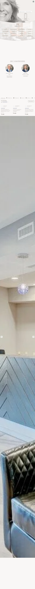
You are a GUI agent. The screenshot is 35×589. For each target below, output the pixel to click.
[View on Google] (2, 106)
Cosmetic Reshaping (13, 29)
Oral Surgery (29, 29)
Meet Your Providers (17, 61)
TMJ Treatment (13, 35)
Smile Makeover (13, 33)
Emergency (21, 33)
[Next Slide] (33, 337)
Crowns (5, 29)
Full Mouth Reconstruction (29, 35)
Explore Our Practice (23, 11)
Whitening (21, 35)
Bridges (5, 33)
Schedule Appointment (25, 20)
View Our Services (28, 11)
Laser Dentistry (21, 31)
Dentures (29, 31)
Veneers (13, 31)
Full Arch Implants (5, 35)
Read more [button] (14, 112)
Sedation (29, 33)
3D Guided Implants (22, 29)
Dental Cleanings (5, 31)
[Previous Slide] (2, 337)
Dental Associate (25, 75)
